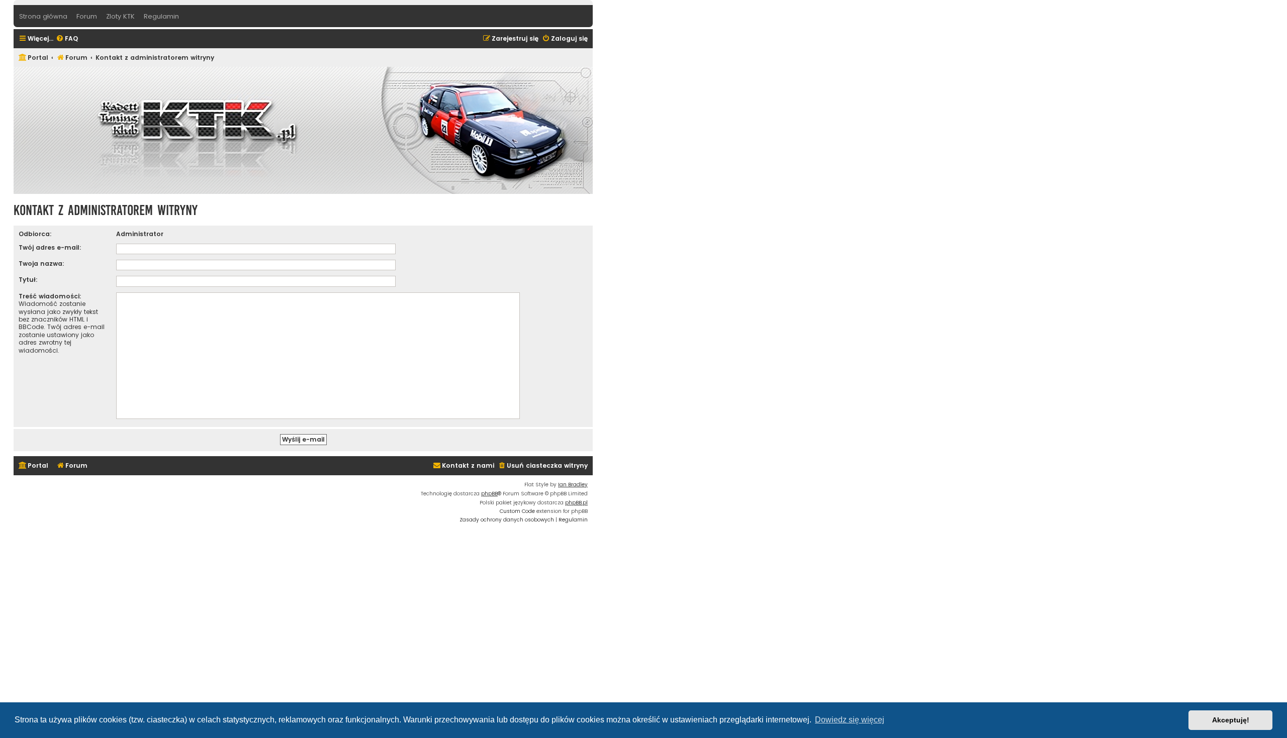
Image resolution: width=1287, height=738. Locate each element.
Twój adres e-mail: (50, 247)
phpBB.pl (576, 502)
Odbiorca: (35, 234)
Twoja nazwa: (41, 263)
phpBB (489, 493)
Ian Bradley (573, 484)
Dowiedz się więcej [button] (849, 719)
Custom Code (517, 511)
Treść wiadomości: (50, 296)
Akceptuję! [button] (1230, 720)
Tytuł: (28, 279)
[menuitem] (67, 39)
